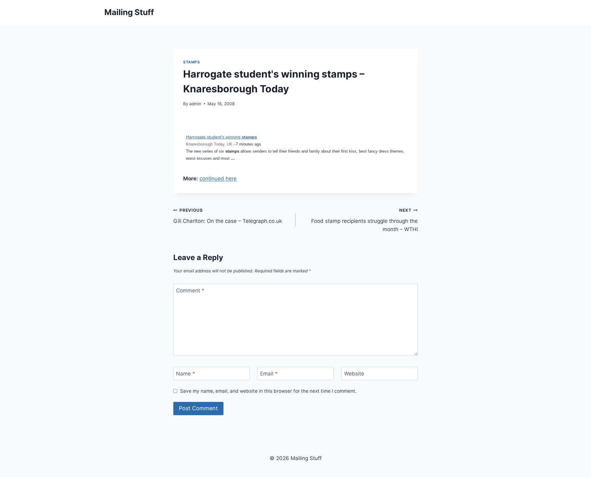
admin (195, 103)
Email (269, 374)
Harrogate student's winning (221, 136)
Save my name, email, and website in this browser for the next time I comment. (268, 391)
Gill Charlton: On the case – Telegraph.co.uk (227, 216)
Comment (190, 290)
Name (185, 374)
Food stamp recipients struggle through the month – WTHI (364, 220)
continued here (218, 178)
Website (354, 374)
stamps (191, 62)
